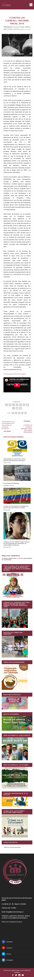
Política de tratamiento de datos (12, 922)
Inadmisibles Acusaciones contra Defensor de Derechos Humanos (14, 459)
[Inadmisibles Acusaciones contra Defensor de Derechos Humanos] (17, 449)
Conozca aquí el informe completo (14, 374)
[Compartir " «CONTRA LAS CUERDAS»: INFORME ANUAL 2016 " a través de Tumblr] (17, 405)
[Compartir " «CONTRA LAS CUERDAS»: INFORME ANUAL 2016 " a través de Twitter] (10, 405)
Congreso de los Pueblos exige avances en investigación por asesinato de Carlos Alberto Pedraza (16, 543)
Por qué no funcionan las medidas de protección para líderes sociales (15, 506)
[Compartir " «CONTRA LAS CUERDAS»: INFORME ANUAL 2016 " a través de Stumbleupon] (13, 408)
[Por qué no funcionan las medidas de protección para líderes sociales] (17, 496)
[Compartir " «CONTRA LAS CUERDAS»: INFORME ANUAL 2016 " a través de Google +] (13, 405)
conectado (20, 558)
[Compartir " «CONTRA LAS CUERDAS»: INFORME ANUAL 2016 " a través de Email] (17, 408)
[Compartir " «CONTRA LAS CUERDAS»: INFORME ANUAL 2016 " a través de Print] (20, 408)
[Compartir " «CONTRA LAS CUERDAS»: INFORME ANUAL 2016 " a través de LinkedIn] (24, 405)
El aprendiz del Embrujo (11, 483)
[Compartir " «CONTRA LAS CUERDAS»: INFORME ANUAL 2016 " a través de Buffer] (27, 405)
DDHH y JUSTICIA (14, 29)
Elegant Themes (15, 970)
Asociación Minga (18, 27)
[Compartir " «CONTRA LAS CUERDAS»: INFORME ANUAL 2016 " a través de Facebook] (6, 405)
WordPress (17, 972)
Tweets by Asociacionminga (11, 847)
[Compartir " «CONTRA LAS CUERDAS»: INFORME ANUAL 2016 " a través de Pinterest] (20, 405)
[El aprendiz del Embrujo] (17, 473)
